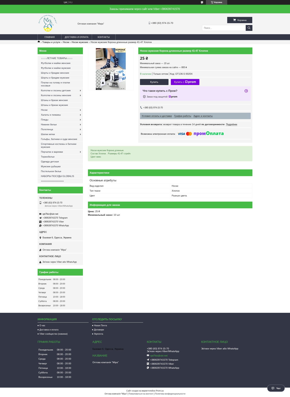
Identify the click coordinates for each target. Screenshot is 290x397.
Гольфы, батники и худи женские (59, 139)
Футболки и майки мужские (56, 68)
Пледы (44, 119)
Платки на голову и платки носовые (55, 84)
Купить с (179, 82)
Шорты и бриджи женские (55, 72)
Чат (278, 388)
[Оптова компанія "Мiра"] (48, 32)
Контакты (104, 37)
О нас (42, 325)
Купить (154, 82)
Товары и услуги (51, 42)
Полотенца (47, 129)
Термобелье (48, 156)
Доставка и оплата (76, 37)
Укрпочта (98, 334)
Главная (49, 37)
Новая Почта (100, 325)
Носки (66, 42)
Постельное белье (51, 171)
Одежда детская (50, 161)
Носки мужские (80, 42)
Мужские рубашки (51, 166)
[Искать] (249, 28)
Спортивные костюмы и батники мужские (58, 145)
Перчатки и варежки (52, 151)
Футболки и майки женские (55, 63)
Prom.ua (160, 391)
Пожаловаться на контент (141, 394)
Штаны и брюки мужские (54, 105)
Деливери (99, 329)
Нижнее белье (49, 124)
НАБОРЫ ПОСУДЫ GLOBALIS (57, 176)
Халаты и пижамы (51, 114)
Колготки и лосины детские (56, 90)
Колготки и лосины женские (56, 95)
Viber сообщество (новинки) (53, 334)
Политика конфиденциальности (170, 394)
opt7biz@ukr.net (50, 214)
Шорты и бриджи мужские (55, 77)
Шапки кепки (48, 134)
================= (52, 181)
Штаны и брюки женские (54, 100)
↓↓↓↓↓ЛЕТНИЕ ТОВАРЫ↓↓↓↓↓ (56, 58)
